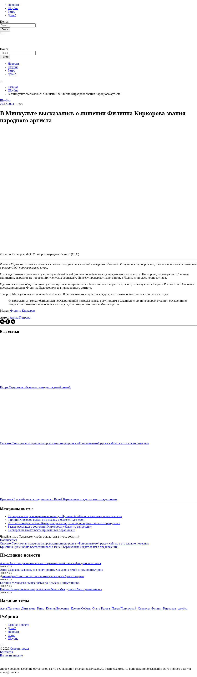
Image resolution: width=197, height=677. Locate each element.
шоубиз (182, 608)
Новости (13, 4)
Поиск (4, 21)
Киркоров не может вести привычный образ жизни (41, 530)
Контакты (6, 652)
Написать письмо (11, 655)
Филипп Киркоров (22, 310)
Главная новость (18, 624)
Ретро (11, 11)
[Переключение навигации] (1, 81)
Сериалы (144, 608)
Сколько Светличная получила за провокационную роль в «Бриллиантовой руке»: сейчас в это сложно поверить (74, 543)
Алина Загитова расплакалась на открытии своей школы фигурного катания (50, 563)
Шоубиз (13, 8)
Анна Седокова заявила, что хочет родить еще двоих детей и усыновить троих (51, 569)
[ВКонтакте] (2, 321)
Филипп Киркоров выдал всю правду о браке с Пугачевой (46, 519)
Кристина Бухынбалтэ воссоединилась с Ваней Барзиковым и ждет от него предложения (58, 547)
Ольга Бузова (101, 608)
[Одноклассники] (7, 321)
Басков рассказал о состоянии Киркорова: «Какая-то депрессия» (50, 526)
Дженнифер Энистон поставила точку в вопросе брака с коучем (42, 576)
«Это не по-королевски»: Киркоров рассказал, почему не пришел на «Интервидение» (64, 523)
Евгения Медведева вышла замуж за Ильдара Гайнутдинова (39, 582)
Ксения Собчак (81, 608)
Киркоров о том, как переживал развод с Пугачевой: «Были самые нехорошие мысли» (65, 516)
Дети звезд (28, 608)
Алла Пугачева (10, 608)
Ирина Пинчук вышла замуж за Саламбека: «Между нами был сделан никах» (51, 589)
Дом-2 (12, 15)
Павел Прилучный (124, 608)
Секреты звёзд (19, 648)
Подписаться (8, 540)
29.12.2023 (7, 103)
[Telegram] (13, 321)
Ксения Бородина (57, 608)
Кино (40, 608)
